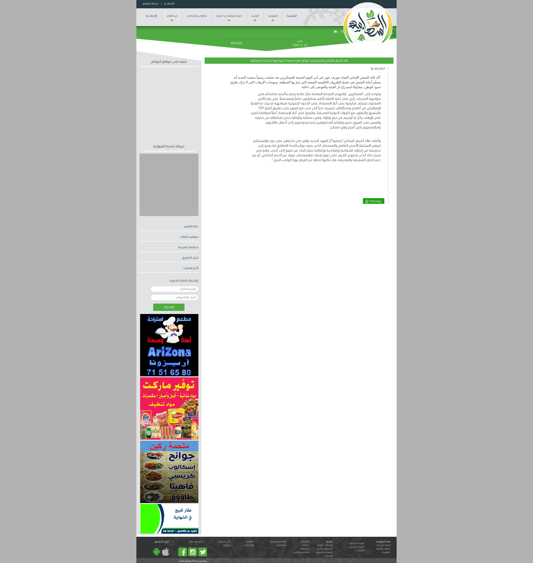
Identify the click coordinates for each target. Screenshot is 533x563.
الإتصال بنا (168, 3)
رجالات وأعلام (383, 548)
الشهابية (273, 16)
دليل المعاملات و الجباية (229, 16)
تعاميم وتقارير (301, 552)
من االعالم (172, 16)
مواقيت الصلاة (189, 236)
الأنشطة (305, 541)
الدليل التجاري (357, 546)
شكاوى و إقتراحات (197, 16)
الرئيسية (292, 15)
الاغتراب (360, 550)
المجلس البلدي (325, 548)
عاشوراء (386, 552)
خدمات (305, 545)
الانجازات (328, 556)
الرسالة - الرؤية (325, 545)
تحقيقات (304, 548)
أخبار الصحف (190, 268)
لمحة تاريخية (383, 545)
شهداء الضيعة (356, 543)
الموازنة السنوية (324, 552)
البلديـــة (255, 16)
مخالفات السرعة (188, 247)
